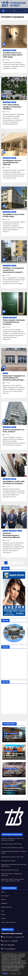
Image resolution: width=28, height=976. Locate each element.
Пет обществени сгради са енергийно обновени (12, 107)
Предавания (4, 903)
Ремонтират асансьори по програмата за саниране (14, 322)
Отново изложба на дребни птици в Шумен (13, 772)
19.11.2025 (7, 486)
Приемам (5, 973)
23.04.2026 (7, 327)
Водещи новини (6, 50)
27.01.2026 (7, 382)
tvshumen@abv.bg (10, 948)
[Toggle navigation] (14, 11)
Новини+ (14, 50)
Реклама (3, 914)
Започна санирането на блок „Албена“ (13, 431)
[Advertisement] (14, 664)
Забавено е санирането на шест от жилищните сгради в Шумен (13, 271)
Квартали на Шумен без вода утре (9, 869)
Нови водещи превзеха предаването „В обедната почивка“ (13, 790)
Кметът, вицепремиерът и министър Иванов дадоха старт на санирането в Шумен (12, 537)
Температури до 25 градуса (8, 860)
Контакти (3, 918)
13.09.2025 (7, 540)
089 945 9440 (11, 944)
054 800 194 (14, 940)
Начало (3, 892)
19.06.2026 (7, 219)
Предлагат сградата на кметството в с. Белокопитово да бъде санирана (14, 379)
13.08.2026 (7, 59)
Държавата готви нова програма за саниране (13, 482)
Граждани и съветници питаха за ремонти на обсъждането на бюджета (13, 739)
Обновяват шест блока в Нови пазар (13, 215)
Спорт (2, 910)
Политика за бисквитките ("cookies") (15, 966)
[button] (24, 10)
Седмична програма (6, 907)
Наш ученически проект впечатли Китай (13, 754)
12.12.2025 (7, 434)
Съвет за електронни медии (8, 922)
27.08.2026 (8, 740)
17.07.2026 (7, 167)
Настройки (13, 973)
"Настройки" (17, 962)
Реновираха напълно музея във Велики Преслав (12, 162)
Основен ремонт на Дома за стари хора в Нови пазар (12, 55)
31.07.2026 (7, 111)
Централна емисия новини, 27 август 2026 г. (12, 856)
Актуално (5, 317)
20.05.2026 (7, 275)
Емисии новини (5, 895)
